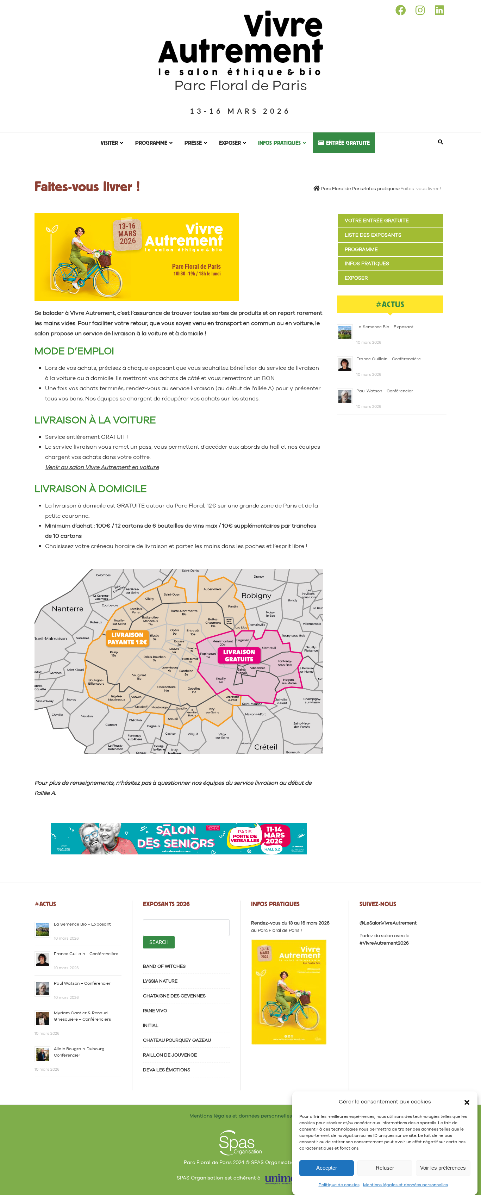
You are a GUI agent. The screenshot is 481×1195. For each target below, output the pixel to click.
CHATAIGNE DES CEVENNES (174, 995)
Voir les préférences (443, 1168)
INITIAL (150, 1025)
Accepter (326, 1168)
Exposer (230, 142)
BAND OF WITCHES (164, 966)
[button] (466, 1101)
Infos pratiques (279, 142)
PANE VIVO (155, 1010)
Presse (193, 142)
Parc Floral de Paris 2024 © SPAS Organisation (241, 1162)
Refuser (385, 1168)
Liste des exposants (373, 235)
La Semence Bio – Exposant (384, 326)
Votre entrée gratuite (377, 220)
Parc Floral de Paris (240, 85)
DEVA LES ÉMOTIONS (166, 1069)
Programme (151, 142)
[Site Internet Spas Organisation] (240, 1134)
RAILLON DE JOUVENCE (170, 1055)
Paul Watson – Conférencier (384, 390)
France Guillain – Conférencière (388, 358)
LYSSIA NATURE (160, 981)
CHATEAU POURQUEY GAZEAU (177, 1040)
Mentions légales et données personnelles (405, 1184)
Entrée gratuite (347, 142)
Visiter (109, 142)
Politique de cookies (339, 1184)
